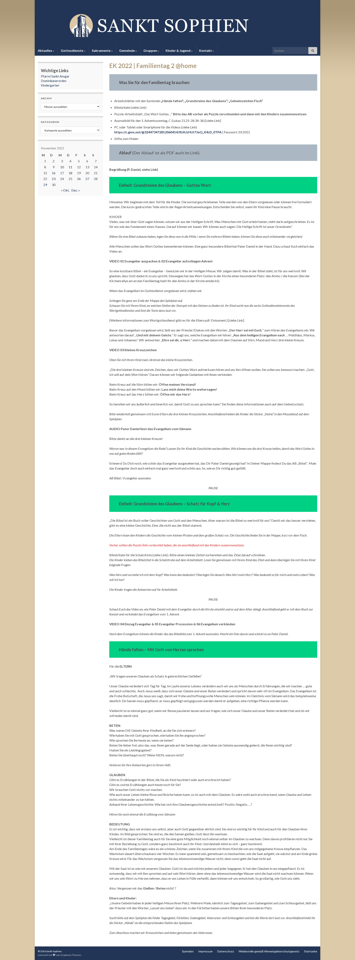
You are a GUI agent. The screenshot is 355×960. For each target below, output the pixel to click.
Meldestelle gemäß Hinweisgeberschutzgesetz (269, 951)
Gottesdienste (72, 50)
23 (53, 179)
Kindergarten (50, 85)
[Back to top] (346, 951)
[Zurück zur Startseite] (177, 24)
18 (70, 173)
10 (62, 167)
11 (70, 167)
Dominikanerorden (53, 81)
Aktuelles (45, 50)
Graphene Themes (70, 955)
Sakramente (101, 50)
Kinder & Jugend (178, 50)
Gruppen (150, 50)
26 (79, 179)
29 (45, 185)
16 (53, 173)
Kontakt (205, 50)
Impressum (205, 951)
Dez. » (75, 190)
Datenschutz (225, 951)
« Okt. (65, 190)
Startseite (310, 951)
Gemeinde (127, 50)
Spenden (188, 951)
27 (87, 179)
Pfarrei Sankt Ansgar (55, 76)
